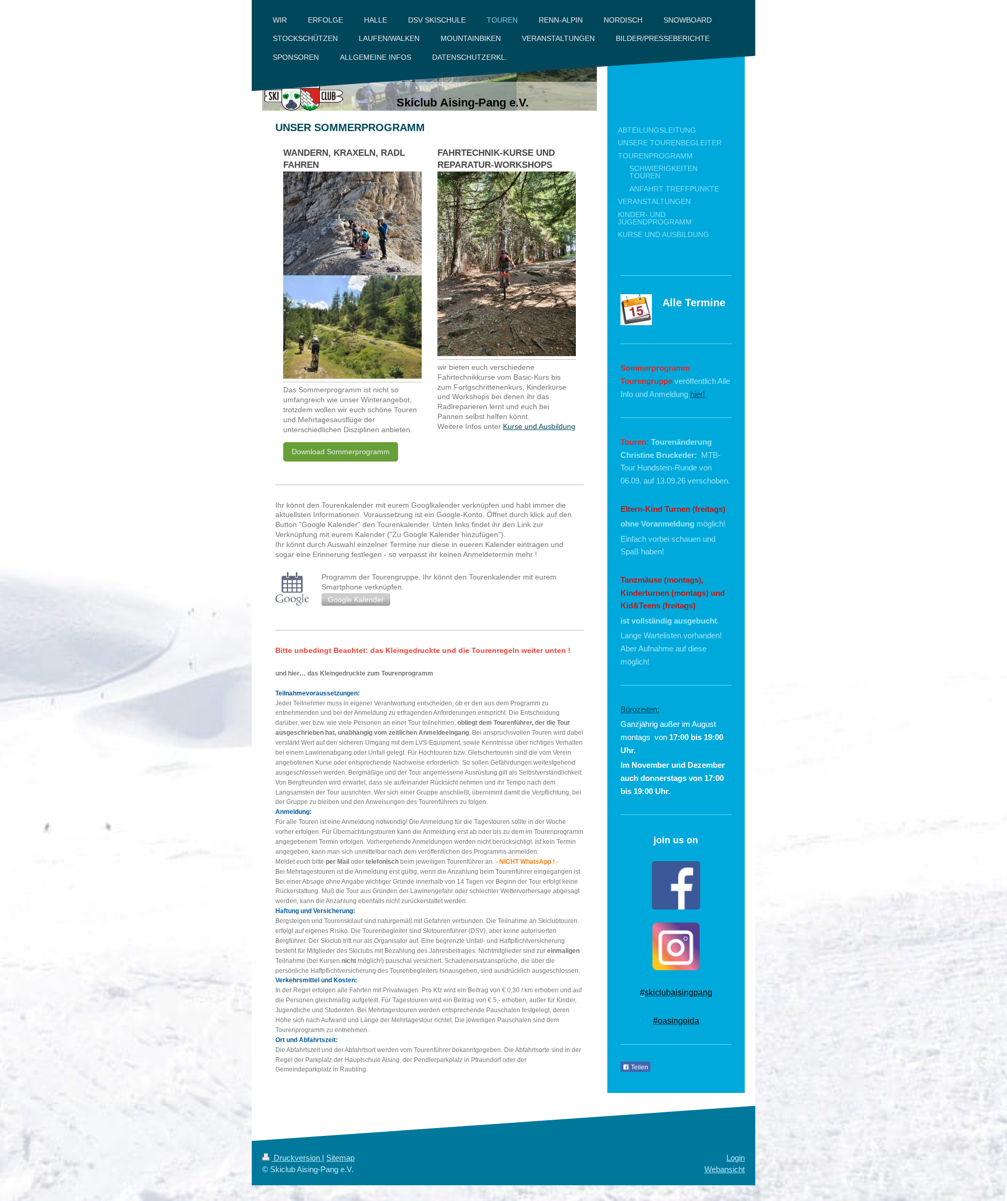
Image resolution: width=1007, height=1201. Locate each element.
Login (735, 1157)
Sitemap (340, 1157)
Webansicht (724, 1169)
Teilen (638, 1067)
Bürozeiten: (639, 709)
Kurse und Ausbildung (539, 426)
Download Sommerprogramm (341, 451)
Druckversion (297, 1157)
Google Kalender (356, 599)
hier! (697, 394)
